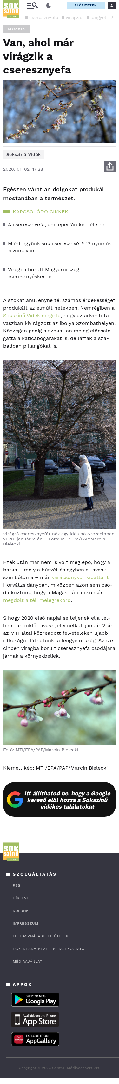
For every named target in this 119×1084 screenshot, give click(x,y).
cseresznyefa (44, 17)
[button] (111, 17)
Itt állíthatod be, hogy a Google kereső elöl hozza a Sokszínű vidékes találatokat (67, 800)
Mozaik (16, 29)
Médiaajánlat (27, 961)
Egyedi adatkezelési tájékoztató (48, 949)
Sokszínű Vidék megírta (32, 315)
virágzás (74, 17)
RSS (16, 885)
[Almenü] (32, 5)
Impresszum (25, 923)
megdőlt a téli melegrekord (37, 600)
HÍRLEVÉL (22, 898)
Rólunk (21, 911)
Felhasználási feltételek (41, 936)
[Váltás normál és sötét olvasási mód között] (48, 5)
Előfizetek (86, 5)
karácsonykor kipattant (80, 577)
